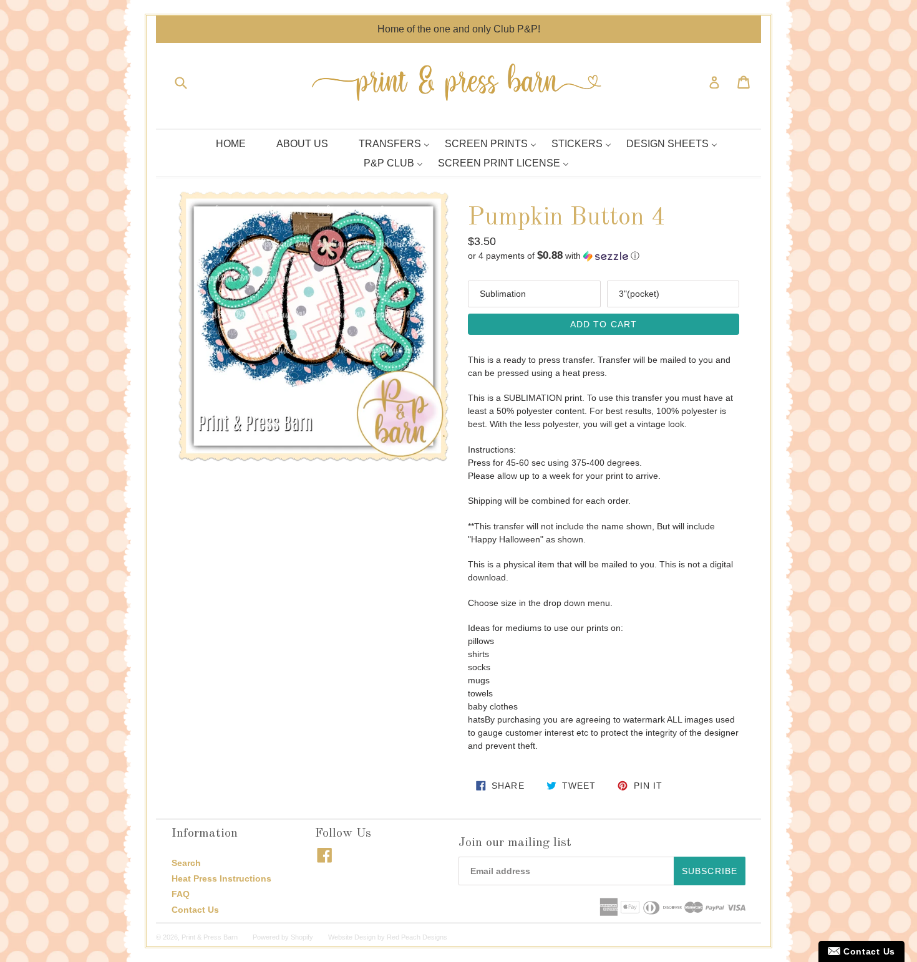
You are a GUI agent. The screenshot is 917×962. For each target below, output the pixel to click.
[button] (603, 256)
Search (186, 863)
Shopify (302, 937)
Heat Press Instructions (221, 878)
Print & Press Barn (210, 937)
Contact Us (195, 910)
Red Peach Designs (417, 937)
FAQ (181, 894)
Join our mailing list (514, 843)
